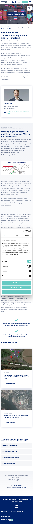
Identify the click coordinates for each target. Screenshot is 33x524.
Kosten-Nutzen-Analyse (9, 445)
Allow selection (16, 287)
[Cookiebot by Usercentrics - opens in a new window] (24, 231)
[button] (29, 16)
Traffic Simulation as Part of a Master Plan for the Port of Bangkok (16, 408)
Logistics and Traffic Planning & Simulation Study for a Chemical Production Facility (16, 368)
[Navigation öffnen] (30, 2)
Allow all (16, 282)
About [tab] (27, 235)
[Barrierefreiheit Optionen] (29, 8)
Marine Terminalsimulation (10, 457)
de (19, 2)
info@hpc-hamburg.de (19, 487)
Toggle (10, 520)
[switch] (29, 266)
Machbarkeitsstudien (8, 463)
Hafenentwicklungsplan (9, 451)
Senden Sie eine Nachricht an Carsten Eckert (18, 112)
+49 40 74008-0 (17, 485)
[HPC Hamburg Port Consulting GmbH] (4, 2)
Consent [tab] (6, 235)
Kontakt (25, 2)
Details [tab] (16, 235)
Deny (16, 292)
